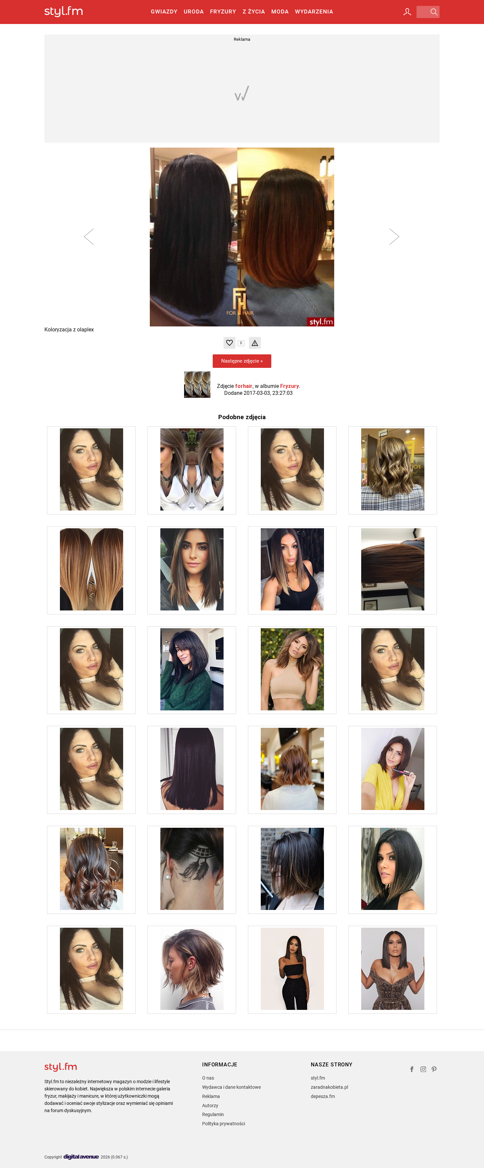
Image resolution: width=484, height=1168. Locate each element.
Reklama (211, 1096)
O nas (208, 1078)
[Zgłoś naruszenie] (255, 343)
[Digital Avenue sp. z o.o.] (81, 1157)
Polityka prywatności (223, 1123)
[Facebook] (412, 1070)
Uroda (194, 11)
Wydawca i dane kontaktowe (231, 1087)
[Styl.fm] (70, 12)
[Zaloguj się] (407, 12)
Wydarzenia (314, 11)
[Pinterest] (435, 1070)
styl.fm (318, 1078)
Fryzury (223, 11)
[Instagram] (423, 1070)
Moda (280, 11)
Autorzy (210, 1105)
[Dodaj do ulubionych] (229, 343)
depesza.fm (323, 1096)
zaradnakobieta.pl (329, 1087)
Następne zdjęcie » (242, 361)
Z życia (254, 11)
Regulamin (213, 1114)
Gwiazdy (164, 11)
